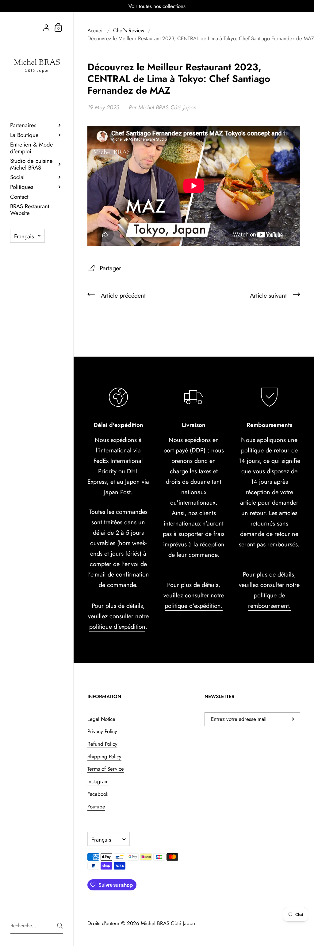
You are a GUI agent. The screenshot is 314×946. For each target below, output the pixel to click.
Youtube (96, 806)
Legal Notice (101, 719)
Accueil (95, 30)
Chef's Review (128, 30)
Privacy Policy (102, 731)
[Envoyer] (60, 925)
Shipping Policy (104, 756)
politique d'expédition (117, 626)
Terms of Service (105, 768)
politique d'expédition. (194, 605)
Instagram (98, 781)
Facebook (98, 794)
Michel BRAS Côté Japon (168, 923)
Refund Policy (102, 744)
